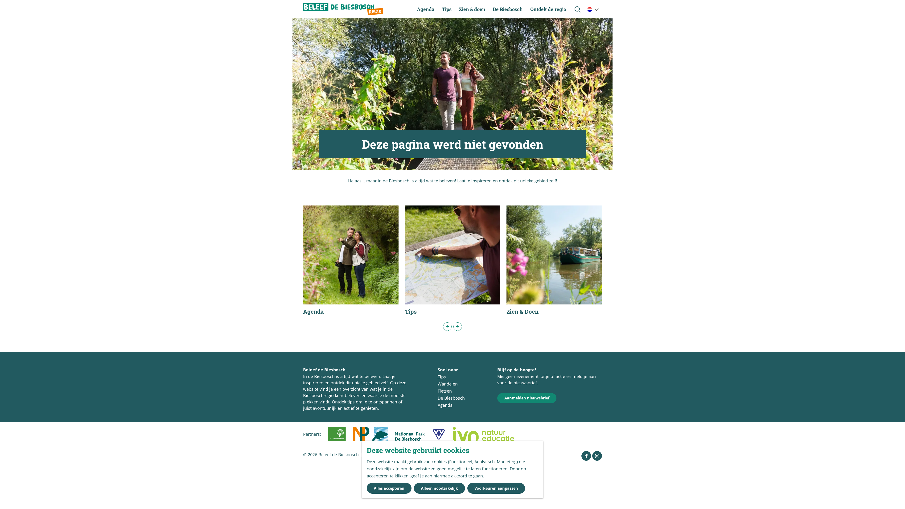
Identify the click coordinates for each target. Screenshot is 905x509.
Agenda (445, 405)
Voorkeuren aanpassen (496, 488)
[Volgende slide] (457, 326)
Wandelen (448, 384)
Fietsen (445, 391)
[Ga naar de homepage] (343, 9)
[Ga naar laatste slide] (447, 326)
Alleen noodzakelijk (439, 488)
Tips (442, 377)
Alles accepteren (389, 488)
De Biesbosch (451, 398)
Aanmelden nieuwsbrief (526, 398)
